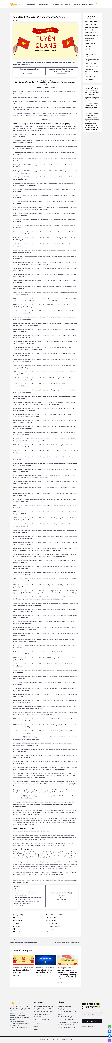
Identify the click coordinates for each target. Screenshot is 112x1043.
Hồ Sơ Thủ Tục (89, 41)
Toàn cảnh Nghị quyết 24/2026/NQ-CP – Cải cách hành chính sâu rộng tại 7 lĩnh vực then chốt (92, 107)
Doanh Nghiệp (89, 30)
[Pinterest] (17, 929)
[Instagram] (17, 920)
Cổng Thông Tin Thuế (91, 21)
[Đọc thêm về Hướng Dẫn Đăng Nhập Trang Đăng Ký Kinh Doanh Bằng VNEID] (45, 960)
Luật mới (88, 52)
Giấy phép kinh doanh (91, 35)
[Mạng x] (16, 923)
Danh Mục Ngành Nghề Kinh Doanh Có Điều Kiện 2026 (92, 99)
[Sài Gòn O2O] (51, 920)
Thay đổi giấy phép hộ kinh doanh (68, 1022)
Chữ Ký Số (88, 19)
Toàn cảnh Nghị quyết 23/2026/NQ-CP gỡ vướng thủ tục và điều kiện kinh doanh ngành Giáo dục (92, 117)
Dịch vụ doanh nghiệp (91, 27)
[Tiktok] (16, 926)
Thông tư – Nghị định (91, 66)
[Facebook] (17, 918)
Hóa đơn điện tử (90, 43)
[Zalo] (109, 1031)
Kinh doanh (88, 46)
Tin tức (36, 1026)
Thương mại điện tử (91, 76)
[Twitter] (87, 1004)
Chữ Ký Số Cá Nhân (39, 1017)
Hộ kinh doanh (89, 38)
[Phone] (109, 1027)
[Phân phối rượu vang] (53, 929)
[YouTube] (95, 1004)
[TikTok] (90, 1004)
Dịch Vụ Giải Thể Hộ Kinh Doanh (67, 1025)
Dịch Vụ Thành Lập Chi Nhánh (67, 1027)
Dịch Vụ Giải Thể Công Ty (65, 1017)
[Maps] (109, 1040)
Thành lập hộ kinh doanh (65, 1019)
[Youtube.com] (18, 932)
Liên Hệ (36, 1029)
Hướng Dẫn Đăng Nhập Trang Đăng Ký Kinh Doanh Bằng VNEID (44, 970)
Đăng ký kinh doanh (91, 24)
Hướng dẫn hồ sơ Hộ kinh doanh (43, 1011)
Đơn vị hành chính (90, 32)
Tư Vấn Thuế (89, 79)
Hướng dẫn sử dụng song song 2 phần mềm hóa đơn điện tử (92, 92)
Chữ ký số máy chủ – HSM (41, 1019)
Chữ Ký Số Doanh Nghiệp (41, 1014)
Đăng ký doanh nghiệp (64, 1006)
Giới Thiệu (37, 1024)
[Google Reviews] (92, 1004)
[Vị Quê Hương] (51, 923)
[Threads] (99, 1004)
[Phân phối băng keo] (53, 926)
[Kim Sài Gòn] (51, 918)
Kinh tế (87, 49)
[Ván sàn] (50, 932)
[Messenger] (109, 1036)
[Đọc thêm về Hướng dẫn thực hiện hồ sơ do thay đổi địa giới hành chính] (23, 960)
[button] (36, 4)
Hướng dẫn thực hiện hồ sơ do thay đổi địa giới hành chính (23, 970)
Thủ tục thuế (89, 69)
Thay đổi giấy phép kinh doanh (67, 1009)
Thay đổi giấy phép (90, 63)
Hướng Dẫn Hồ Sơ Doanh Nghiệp (43, 1009)
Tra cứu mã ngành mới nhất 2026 (43, 1006)
